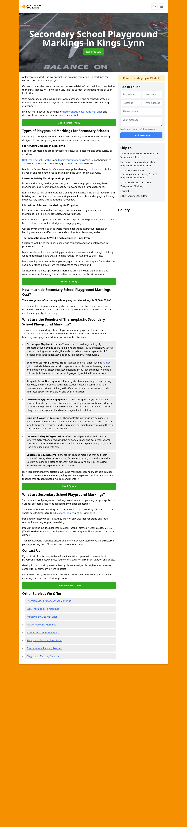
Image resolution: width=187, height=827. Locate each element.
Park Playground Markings (41, 624)
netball (38, 160)
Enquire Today (69, 281)
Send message (141, 135)
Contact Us (126, 191)
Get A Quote (69, 486)
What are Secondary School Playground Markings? (135, 184)
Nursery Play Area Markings (42, 616)
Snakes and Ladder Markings (43, 632)
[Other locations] (154, 7)
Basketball (28, 160)
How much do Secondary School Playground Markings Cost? (138, 163)
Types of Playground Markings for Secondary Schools (139, 155)
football (48, 160)
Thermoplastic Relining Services (44, 648)
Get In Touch (93, 52)
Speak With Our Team (69, 585)
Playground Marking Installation (44, 640)
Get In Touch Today (69, 122)
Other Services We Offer (133, 196)
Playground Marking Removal (43, 656)
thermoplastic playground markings (82, 111)
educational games (63, 513)
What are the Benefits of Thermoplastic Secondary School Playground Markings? (138, 174)
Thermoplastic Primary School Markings (49, 601)
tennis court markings (70, 160)
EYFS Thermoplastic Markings (43, 608)
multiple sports (96, 169)
